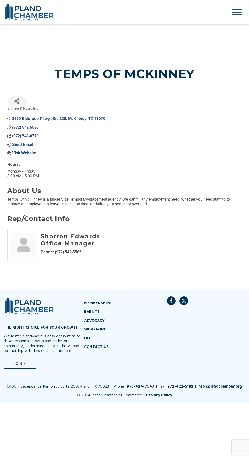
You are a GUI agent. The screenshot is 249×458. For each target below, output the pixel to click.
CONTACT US (96, 346)
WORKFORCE (96, 329)
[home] (111, 12)
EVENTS (91, 311)
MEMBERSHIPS (97, 303)
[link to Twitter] (183, 303)
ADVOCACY (94, 320)
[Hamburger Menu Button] (236, 12)
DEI (87, 338)
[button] (20, 363)
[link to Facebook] (171, 303)
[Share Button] (17, 101)
